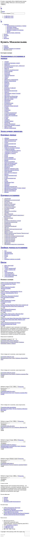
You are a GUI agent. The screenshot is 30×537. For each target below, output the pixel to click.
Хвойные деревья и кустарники (15, 30)
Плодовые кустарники (13, 28)
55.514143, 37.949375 (12, 525)
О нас (5, 36)
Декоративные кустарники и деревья (16, 25)
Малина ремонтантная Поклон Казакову (14, 514)
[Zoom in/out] (4, 534)
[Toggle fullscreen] (2, 534)
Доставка (6, 35)
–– (9, 149)
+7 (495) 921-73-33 (8, 16)
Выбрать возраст (5, 386)
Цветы (8, 31)
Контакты (6, 38)
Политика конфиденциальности (12, 501)
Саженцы (6, 24)
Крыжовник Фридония (10, 509)
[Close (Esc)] (1, 534)
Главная (6, 45)
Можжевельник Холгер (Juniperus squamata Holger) (14, 464)
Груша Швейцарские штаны (11, 511)
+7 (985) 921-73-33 (8, 17)
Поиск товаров (6, 13)
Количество (4, 388)
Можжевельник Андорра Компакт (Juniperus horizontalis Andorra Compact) (12, 342)
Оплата (6, 34)
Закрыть (3, 4)
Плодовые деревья (11, 27)
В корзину (3, 389)
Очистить (21, 386)
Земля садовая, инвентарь (13, 32)
